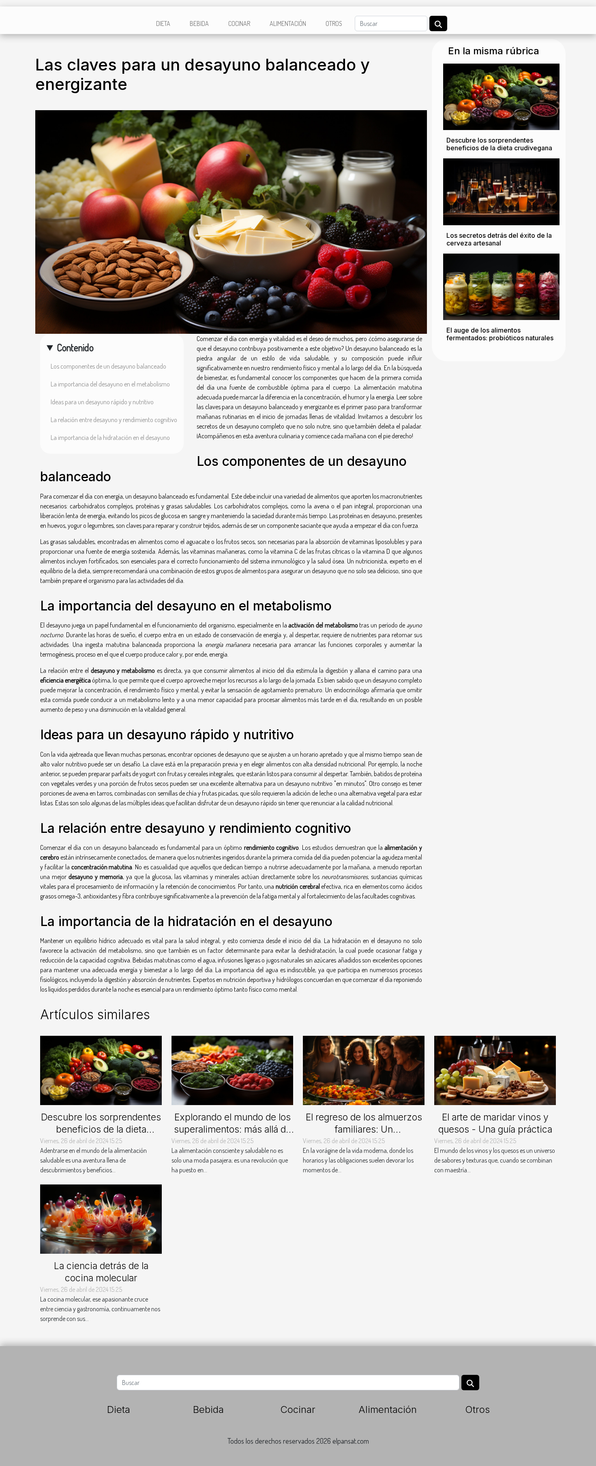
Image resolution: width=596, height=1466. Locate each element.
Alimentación (288, 23)
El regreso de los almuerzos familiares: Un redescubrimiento (364, 1129)
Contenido (75, 347)
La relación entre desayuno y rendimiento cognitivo (114, 420)
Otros (334, 23)
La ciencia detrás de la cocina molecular (101, 1272)
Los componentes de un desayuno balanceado (108, 366)
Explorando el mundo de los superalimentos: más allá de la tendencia (232, 1129)
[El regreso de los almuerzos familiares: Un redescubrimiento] (363, 1069)
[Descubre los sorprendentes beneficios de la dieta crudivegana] (501, 96)
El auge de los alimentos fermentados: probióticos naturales (499, 334)
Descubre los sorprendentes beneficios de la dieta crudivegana (499, 144)
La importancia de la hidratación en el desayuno (110, 437)
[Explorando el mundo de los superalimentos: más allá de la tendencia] (232, 1069)
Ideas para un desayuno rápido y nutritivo (102, 402)
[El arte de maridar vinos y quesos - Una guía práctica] (495, 1069)
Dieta (163, 23)
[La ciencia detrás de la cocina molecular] (101, 1218)
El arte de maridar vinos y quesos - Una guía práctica (495, 1123)
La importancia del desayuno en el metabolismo (110, 384)
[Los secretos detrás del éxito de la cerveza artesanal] (501, 191)
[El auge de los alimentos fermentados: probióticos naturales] (501, 286)
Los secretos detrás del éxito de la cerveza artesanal (499, 239)
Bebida (199, 23)
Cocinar (239, 23)
